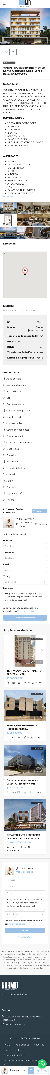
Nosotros (39, 1044)
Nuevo (12, 63)
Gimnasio (11, 474)
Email (6, 564)
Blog (6, 1050)
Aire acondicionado (16, 385)
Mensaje (8, 588)
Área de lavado (14, 391)
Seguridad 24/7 (14, 493)
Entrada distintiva (15, 468)
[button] (25, 26)
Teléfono (8, 552)
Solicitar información (25, 617)
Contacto (18, 1050)
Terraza (10, 500)
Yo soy (7, 576)
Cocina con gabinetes (17, 430)
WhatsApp (44, 524)
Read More (9, 196)
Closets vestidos (14, 417)
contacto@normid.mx (18, 1024)
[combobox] (25, 582)
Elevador (11, 455)
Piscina (10, 487)
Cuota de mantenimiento (19, 442)
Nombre (7, 540)
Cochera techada (15, 423)
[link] (25, 650)
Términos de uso (26, 611)
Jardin (9, 481)
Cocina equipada (15, 436)
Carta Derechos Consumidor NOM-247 (24, 1062)
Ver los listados (39, 511)
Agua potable (13, 379)
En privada (12, 461)
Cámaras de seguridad (18, 410)
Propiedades (21, 1044)
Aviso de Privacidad (15, 1055)
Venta (6, 63)
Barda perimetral (15, 404)
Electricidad (12, 449)
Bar (8, 398)
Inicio (7, 1044)
